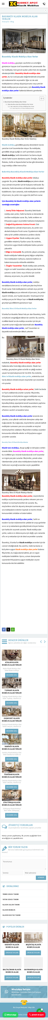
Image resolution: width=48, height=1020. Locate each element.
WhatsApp (11, 1014)
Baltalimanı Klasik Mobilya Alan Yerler (12, 972)
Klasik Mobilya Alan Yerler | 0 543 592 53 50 (19, 1014)
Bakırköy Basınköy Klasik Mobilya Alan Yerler (20, 104)
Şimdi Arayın (37, 1014)
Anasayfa (5, 21)
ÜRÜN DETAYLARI (12, 952)
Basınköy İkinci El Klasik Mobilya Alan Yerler (22, 106)
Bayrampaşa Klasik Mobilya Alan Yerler (33, 972)
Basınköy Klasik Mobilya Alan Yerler (15, 102)
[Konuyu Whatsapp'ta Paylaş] (13, 629)
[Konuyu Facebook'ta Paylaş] (4, 629)
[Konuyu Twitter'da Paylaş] (8, 629)
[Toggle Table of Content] (40, 98)
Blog (12, 21)
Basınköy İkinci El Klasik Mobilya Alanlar (23, 108)
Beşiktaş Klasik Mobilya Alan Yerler (33, 947)
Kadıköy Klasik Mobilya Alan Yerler (12, 947)
